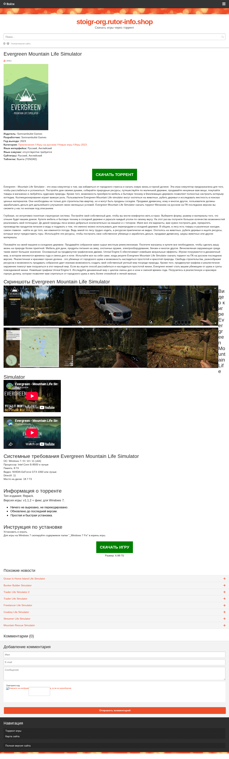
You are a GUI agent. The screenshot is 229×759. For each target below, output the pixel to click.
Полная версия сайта (20, 44)
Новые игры (65, 144)
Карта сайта (12, 736)
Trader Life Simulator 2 (17, 592)
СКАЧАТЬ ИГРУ (114, 547)
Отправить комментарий (115, 710)
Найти (222, 37)
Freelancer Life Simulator (18, 605)
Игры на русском (46, 144)
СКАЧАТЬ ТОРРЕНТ (114, 174)
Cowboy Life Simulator (16, 612)
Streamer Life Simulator (17, 618)
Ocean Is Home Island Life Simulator (24, 578)
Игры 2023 (80, 144)
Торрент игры (13, 730)
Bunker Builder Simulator (18, 585)
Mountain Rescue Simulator (19, 625)
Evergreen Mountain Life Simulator (43, 54)
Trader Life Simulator (15, 598)
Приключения (26, 144)
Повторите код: (13, 685)
